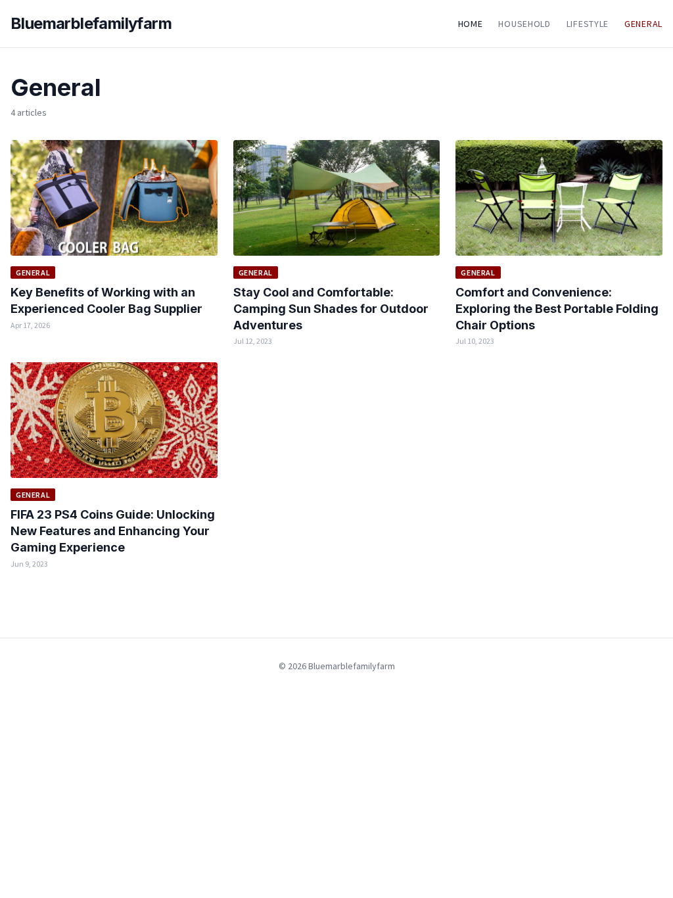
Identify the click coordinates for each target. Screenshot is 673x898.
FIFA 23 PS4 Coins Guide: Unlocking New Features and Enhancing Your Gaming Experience (113, 531)
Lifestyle (588, 24)
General (643, 24)
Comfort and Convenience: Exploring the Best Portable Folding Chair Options (557, 308)
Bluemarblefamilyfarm (91, 23)
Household (524, 24)
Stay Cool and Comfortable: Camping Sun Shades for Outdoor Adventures (331, 308)
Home (470, 24)
